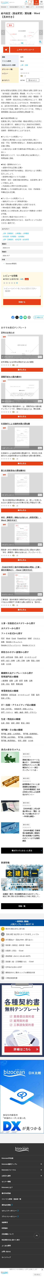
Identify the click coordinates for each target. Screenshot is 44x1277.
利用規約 (5, 1228)
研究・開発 (22, 740)
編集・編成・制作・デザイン (26, 712)
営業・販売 (19, 657)
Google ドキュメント (14, 642)
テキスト (36, 638)
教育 (13, 684)
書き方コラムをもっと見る (22, 850)
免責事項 (5, 1222)
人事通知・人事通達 (22, 233)
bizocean (4, 7)
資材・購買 (15, 723)
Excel (14, 638)
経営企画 (12, 694)
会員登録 (36, 4)
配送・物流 (25, 723)
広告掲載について (8, 1234)
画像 (2, 642)
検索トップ (29, 7)
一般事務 (4, 680)
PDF (3, 638)
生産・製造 (5, 723)
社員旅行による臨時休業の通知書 (15, 423)
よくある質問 (6, 1245)
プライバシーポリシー (9, 1216)
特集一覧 (22, 906)
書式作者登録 (6, 1193)
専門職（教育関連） (8, 740)
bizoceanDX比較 (7, 1158)
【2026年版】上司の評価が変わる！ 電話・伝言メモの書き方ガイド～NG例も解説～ (31, 812)
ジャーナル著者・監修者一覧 (11, 1199)
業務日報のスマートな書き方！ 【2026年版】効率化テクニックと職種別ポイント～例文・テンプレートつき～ (32, 764)
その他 (8, 664)
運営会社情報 (6, 1205)
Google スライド (28, 645)
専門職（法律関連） (25, 737)
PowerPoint (21, 638)
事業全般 (19, 684)
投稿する (22, 302)
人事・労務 (24, 65)
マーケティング (31, 657)
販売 (38, 694)
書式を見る (22, 370)
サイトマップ (6, 1257)
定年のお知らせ (8, 332)
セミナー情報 (6, 1181)
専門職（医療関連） (30, 733)
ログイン (31, 4)
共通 (2, 664)
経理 (21, 680)
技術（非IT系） (7, 709)
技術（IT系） (6, 698)
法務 (28, 660)
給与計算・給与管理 (22, 239)
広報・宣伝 (5, 684)
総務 (11, 680)
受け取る (37, 1274)
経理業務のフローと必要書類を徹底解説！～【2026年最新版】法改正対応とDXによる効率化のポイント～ (31, 789)
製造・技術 (35, 660)
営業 (33, 694)
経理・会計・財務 (8, 660)
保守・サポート (7, 712)
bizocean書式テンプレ (16, 7)
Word (8, 638)
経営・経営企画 (7, 657)
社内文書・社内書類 (9, 236)
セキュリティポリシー (9, 1211)
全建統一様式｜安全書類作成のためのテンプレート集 (23, 894)
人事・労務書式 (8, 233)
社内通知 (21, 236)
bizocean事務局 (11, 263)
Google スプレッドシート (11, 645)
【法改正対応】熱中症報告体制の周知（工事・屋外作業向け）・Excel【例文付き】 (21, 568)
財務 (26, 680)
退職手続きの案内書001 (11, 376)
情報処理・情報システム (23, 709)
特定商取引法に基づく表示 (11, 1240)
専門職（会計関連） (8, 737)
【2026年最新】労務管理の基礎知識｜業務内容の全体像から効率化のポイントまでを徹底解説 (31, 835)
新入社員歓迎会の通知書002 (13, 470)
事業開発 (4, 694)
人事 (16, 680)
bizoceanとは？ (7, 1187)
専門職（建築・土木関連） (11, 733)
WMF (30, 638)
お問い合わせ (6, 1251)
